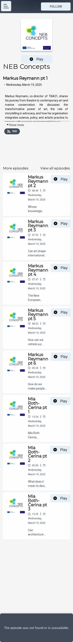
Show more (16, 125)
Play (39, 59)
